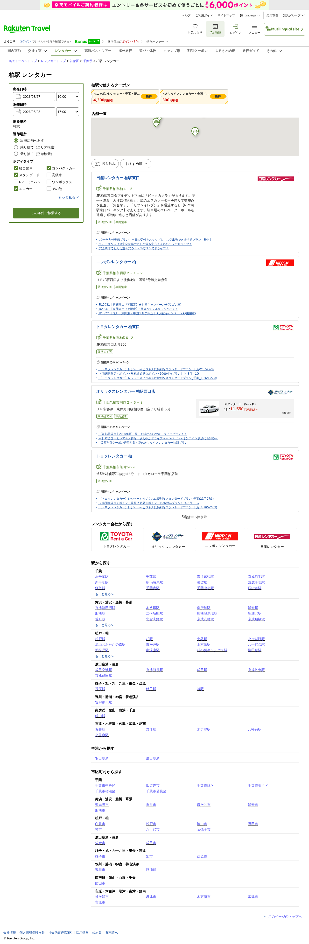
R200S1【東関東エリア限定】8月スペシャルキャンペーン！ (138, 309)
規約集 (97, 932)
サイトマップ (226, 15)
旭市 (149, 856)
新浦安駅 (254, 613)
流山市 (202, 824)
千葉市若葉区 (156, 791)
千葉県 (87, 61)
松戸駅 (100, 639)
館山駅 (100, 716)
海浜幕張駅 (205, 577)
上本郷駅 (204, 644)
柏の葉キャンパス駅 (212, 650)
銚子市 (100, 856)
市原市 (100, 902)
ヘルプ (186, 15)
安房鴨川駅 (103, 702)
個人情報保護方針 (32, 932)
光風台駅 (102, 735)
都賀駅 (202, 582)
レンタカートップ (53, 61)
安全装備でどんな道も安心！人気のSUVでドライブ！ (134, 248)
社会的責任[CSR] (60, 932)
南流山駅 (153, 650)
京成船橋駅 (256, 619)
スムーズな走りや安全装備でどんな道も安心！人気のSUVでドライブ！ (145, 244)
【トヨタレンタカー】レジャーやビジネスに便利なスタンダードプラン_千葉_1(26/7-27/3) (158, 378)
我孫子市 (204, 829)
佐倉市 (100, 843)
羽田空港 (102, 758)
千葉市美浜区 (258, 785)
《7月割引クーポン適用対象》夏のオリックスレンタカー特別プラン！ (144, 442)
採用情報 (82, 932)
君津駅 (151, 729)
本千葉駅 (102, 577)
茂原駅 (100, 689)
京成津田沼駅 (105, 608)
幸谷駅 (202, 639)
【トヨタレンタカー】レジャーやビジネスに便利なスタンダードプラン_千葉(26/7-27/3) (156, 369)
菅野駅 (100, 619)
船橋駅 (100, 613)
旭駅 (200, 689)
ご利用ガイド (204, 15)
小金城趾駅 (256, 639)
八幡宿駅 (254, 729)
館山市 (100, 883)
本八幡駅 (153, 608)
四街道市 (153, 785)
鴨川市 (100, 870)
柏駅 (149, 639)
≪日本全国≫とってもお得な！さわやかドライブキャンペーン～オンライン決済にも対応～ (158, 438)
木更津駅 (204, 729)
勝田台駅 (254, 650)
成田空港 (153, 758)
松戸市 (151, 824)
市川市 (151, 805)
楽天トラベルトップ (23, 61)
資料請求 (111, 932)
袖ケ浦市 (102, 897)
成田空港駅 (103, 670)
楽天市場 (272, 15)
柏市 (98, 829)
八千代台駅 (256, 644)
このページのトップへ (284, 916)
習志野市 (102, 805)
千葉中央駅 (205, 588)
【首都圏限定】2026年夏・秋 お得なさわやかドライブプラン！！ (143, 434)
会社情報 (9, 932)
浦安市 (253, 805)
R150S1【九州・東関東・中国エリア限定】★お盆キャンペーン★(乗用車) (147, 313)
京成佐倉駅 (256, 670)
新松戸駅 (102, 650)
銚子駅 (151, 689)
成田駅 (202, 670)
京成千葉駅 (256, 582)
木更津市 (204, 897)
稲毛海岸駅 (154, 582)
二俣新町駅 (154, 613)
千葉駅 (151, 577)
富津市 (253, 897)
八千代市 (153, 829)
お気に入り (195, 32)
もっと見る (103, 594)
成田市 (151, 843)
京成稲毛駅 (256, 577)
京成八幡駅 (205, 619)
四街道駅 (254, 588)
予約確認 (215, 32)
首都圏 (74, 61)
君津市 (151, 897)
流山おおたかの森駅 (110, 644)
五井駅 (100, 729)
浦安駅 (253, 608)
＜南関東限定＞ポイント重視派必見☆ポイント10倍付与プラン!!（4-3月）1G (149, 373)
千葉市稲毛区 (105, 791)
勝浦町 (151, 870)
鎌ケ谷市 (204, 805)
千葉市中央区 (105, 785)
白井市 (100, 824)
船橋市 (100, 810)
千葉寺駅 (153, 588)
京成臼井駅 (154, 670)
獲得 (149, 96)
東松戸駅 (153, 644)
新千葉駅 (102, 582)
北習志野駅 (154, 619)
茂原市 (202, 856)
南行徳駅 (204, 608)
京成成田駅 (103, 676)
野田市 (253, 824)
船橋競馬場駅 (207, 613)
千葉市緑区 (205, 785)
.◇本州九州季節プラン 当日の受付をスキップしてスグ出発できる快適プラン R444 (155, 239)
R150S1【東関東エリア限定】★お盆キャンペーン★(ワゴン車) (140, 304)
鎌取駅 (100, 588)
